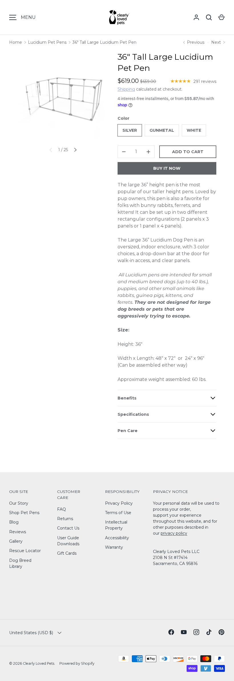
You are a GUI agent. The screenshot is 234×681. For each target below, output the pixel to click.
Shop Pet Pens (24, 512)
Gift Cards (66, 553)
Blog (14, 522)
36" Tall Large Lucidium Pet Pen (104, 42)
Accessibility (117, 537)
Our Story (18, 503)
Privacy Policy (119, 503)
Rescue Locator (25, 550)
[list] (63, 96)
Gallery (16, 541)
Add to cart (187, 151)
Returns (65, 518)
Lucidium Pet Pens (47, 42)
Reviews (17, 531)
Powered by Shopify (76, 663)
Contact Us (68, 528)
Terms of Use (118, 512)
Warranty (114, 547)
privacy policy (174, 533)
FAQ (61, 509)
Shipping (126, 89)
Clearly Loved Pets (38, 663)
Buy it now (166, 168)
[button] (221, 17)
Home (15, 42)
